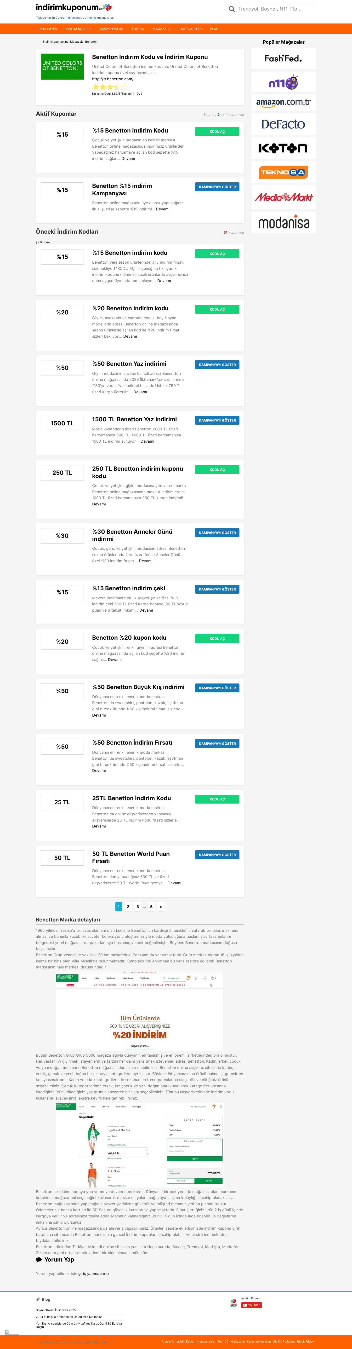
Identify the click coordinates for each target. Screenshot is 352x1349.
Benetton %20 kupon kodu (129, 637)
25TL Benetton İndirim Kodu (131, 798)
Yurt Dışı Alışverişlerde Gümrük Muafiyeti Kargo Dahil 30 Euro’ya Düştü (79, 1325)
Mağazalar (162, 29)
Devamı (128, 158)
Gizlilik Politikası (284, 1341)
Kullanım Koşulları (259, 1341)
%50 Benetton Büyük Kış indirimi (138, 686)
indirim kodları (78, 29)
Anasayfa (168, 1341)
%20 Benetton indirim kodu (130, 308)
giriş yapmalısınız (93, 1273)
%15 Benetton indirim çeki (128, 588)
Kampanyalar (111, 29)
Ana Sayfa (48, 29)
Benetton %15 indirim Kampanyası (122, 189)
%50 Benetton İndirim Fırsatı (132, 742)
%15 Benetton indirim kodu (129, 252)
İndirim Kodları (185, 1341)
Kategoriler (191, 29)
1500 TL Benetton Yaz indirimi (134, 419)
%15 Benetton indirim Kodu (130, 130)
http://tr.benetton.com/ (113, 78)
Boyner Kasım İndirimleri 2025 (56, 1310)
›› (161, 906)
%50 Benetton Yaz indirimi (129, 363)
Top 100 (138, 29)
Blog (214, 29)
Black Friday (305, 1341)
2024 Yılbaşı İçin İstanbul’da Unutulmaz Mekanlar (69, 1317)
